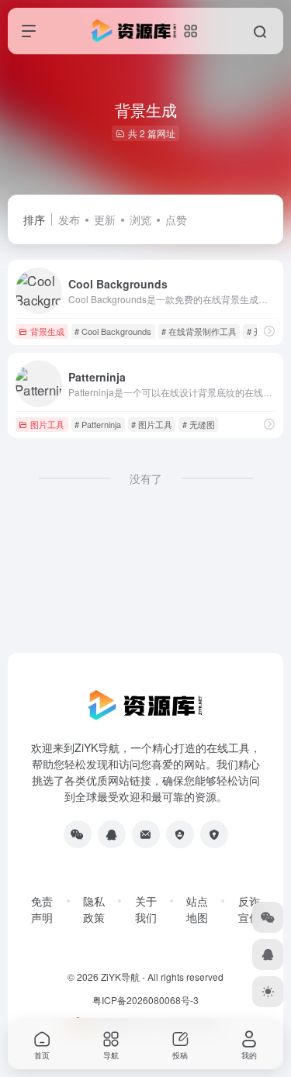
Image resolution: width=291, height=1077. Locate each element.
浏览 (140, 219)
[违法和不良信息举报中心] (180, 834)
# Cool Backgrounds (112, 331)
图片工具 (47, 424)
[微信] (78, 834)
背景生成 (47, 331)
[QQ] (112, 834)
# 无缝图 (198, 424)
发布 (69, 219)
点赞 (176, 219)
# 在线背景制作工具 (199, 331)
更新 (105, 219)
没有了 (146, 478)
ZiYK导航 (120, 976)
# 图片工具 (151, 424)
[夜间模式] (267, 991)
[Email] (146, 834)
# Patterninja (97, 424)
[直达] (269, 331)
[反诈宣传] (214, 834)
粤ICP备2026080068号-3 (145, 999)
